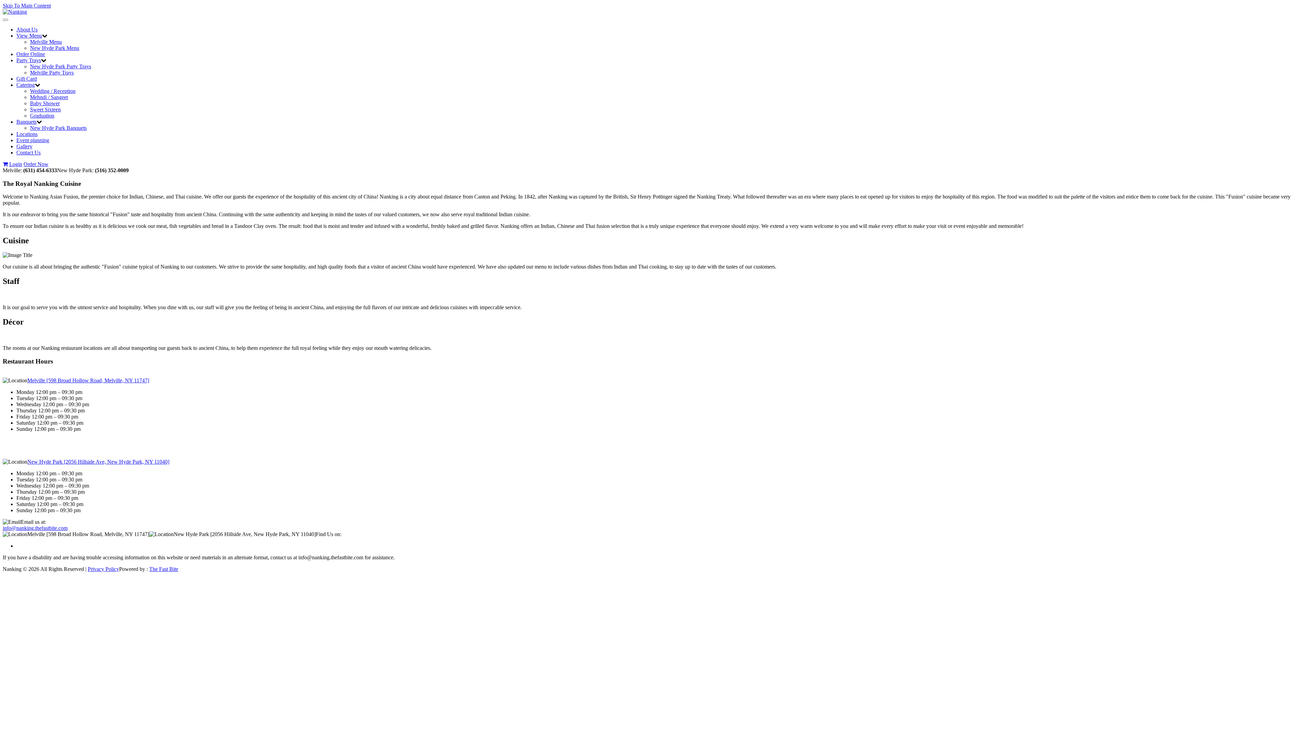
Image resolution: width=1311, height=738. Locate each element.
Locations (27, 134)
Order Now (36, 164)
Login (15, 164)
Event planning (32, 140)
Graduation (42, 116)
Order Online (30, 54)
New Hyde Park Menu (54, 48)
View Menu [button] (29, 36)
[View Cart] (5, 164)
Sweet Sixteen (45, 109)
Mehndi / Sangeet (49, 97)
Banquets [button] (26, 122)
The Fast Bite (163, 569)
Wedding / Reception (52, 91)
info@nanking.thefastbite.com (35, 528)
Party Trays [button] (28, 60)
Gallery (24, 146)
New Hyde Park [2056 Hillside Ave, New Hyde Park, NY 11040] (98, 462)
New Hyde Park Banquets (58, 128)
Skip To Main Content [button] (27, 6)
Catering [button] (25, 85)
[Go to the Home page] (15, 12)
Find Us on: (328, 534)
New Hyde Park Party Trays (60, 66)
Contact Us (28, 152)
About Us (27, 29)
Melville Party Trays (52, 73)
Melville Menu (46, 42)
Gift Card (26, 79)
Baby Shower (45, 103)
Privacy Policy (103, 569)
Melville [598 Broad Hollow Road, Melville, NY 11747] (88, 380)
